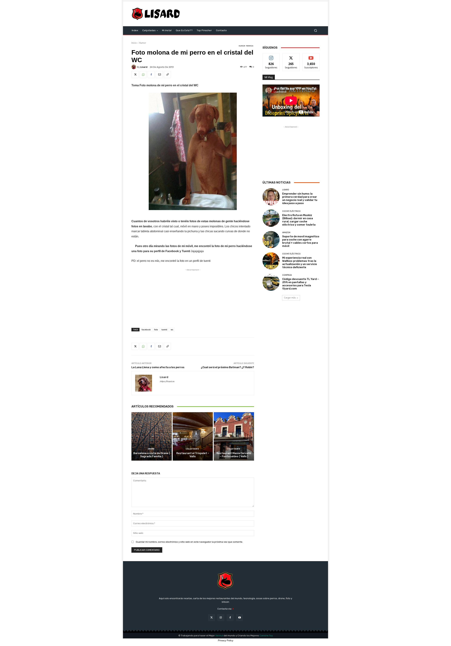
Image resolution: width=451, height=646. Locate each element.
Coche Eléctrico (291, 211)
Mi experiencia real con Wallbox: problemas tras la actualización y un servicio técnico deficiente (299, 262)
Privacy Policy (225, 640)
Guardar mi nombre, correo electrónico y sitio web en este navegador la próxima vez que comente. (189, 542)
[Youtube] (239, 617)
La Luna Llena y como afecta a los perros (157, 367)
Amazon (286, 232)
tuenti (164, 329)
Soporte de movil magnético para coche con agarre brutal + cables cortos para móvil (300, 241)
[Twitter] (134, 74)
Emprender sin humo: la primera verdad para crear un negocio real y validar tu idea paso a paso (299, 198)
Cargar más (290, 297)
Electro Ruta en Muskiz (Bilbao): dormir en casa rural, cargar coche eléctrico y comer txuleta (299, 220)
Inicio (134, 42)
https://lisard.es (167, 381)
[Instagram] (220, 617)
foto (156, 329)
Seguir (271, 56)
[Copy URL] (167, 74)
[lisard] (134, 67)
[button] (315, 30)
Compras (287, 275)
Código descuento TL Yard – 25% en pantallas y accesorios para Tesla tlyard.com (300, 283)
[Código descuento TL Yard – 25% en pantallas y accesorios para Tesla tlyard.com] (271, 282)
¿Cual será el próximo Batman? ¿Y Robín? (227, 367)
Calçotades (192, 449)
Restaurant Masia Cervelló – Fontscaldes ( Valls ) (234, 455)
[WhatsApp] (143, 74)
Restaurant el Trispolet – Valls (192, 455)
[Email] (159, 74)
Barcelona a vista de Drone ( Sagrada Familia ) (151, 455)
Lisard (285, 190)
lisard (143, 67)
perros (249, 46)
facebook (146, 329)
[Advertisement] (255, 14)
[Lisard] (156, 14)
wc (172, 329)
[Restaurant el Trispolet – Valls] (193, 436)
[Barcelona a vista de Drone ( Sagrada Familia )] (151, 436)
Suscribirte (311, 56)
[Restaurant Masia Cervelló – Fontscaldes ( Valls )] (234, 436)
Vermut (219, 635)
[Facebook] (151, 74)
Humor (142, 42)
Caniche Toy (266, 635)
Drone (151, 449)
